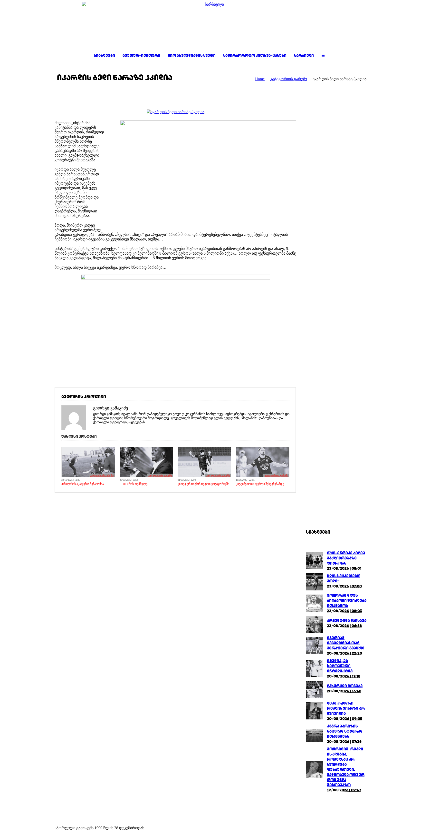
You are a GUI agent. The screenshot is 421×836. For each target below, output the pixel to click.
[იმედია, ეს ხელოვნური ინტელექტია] (314, 676)
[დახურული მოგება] (314, 697)
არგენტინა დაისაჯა (346, 620)
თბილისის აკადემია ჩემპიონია (82, 484)
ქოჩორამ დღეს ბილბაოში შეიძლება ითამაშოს (346, 600)
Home (260, 79)
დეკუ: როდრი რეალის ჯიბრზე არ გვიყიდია (346, 708)
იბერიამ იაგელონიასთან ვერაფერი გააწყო (345, 643)
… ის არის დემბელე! (134, 484)
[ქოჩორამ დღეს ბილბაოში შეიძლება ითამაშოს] (314, 610)
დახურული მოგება (345, 685)
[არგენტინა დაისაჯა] (314, 631)
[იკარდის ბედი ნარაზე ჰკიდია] (175, 112)
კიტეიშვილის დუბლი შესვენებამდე (260, 484)
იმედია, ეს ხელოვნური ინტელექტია (340, 666)
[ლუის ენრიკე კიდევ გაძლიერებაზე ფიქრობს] (314, 568)
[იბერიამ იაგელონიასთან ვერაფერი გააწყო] (314, 653)
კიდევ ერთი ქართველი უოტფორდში (203, 484)
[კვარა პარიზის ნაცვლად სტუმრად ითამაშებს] (314, 741)
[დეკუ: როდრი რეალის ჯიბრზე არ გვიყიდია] (314, 718)
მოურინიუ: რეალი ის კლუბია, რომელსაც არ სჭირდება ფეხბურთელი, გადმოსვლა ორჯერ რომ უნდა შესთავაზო (345, 766)
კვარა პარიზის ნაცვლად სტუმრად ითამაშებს (345, 731)
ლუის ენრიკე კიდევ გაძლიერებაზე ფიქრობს (346, 558)
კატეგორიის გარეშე (288, 79)
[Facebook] (355, 828)
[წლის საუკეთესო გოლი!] (314, 589)
